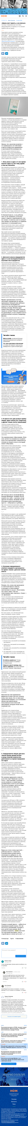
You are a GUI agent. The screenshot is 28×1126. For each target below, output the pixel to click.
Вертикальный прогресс (8, 41)
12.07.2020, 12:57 (8, 987)
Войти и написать (20, 956)
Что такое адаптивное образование (13, 345)
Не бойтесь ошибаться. (12, 661)
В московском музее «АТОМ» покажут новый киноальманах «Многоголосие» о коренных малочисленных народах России (13, 1029)
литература (4, 20)
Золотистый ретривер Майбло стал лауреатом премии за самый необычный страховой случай (12, 1060)
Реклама (14, 1099)
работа (3, 1038)
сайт (2, 1032)
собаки (3, 1056)
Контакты (14, 1101)
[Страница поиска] (23, 16)
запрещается (17, 1115)
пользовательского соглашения (8, 1121)
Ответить (3, 967)
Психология (4, 1049)
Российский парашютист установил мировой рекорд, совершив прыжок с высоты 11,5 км (13, 1047)
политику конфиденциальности (8, 1122)
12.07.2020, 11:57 (8, 962)
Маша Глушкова (11, 20)
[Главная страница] (4, 16)
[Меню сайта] (26, 16)
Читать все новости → (8, 1063)
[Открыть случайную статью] (20, 16)
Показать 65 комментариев (14, 1016)
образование (19, 938)
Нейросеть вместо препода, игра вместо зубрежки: (13, 666)
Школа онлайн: (12, 340)
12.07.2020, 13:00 (9, 973)
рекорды (3, 1044)
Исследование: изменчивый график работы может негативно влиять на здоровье (13, 1041)
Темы (14, 1104)
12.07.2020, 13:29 (8, 997)
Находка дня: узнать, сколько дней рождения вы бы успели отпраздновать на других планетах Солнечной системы (14, 1035)
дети (12, 938)
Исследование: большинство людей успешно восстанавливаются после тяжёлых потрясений (11, 1053)
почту (10, 1118)
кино (2, 1025)
